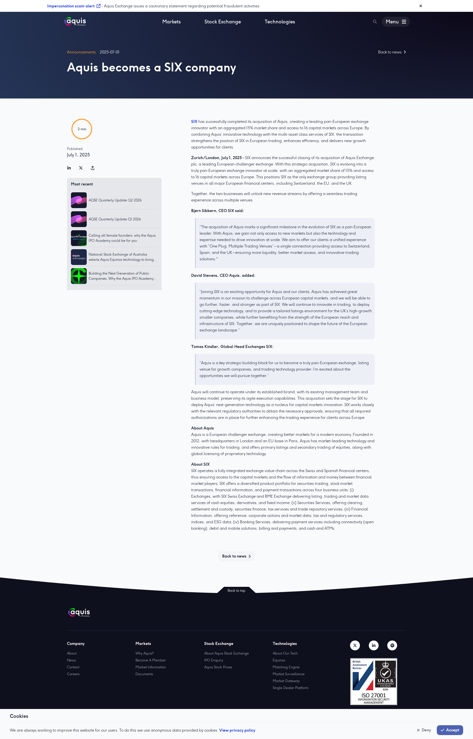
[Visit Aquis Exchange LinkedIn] (374, 645)
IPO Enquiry (213, 660)
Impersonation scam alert (71, 6)
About (71, 653)
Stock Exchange (222, 21)
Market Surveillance (288, 674)
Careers (73, 674)
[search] (375, 22)
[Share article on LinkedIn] (69, 168)
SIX (194, 121)
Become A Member (150, 660)
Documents (144, 674)
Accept (452, 730)
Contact (73, 667)
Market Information (150, 667)
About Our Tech (285, 653)
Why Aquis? (144, 653)
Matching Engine (286, 667)
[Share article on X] (81, 168)
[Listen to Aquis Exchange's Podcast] (392, 645)
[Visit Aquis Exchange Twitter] (355, 645)
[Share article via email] (93, 168)
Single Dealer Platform (290, 688)
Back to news (234, 556)
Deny (426, 730)
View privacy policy (237, 730)
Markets (171, 21)
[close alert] (421, 6)
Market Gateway (286, 681)
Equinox (279, 660)
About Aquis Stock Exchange (226, 653)
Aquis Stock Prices (218, 667)
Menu (392, 21)
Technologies (280, 21)
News (71, 660)
